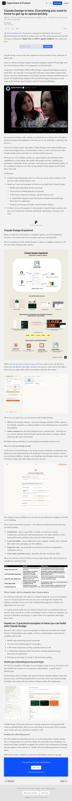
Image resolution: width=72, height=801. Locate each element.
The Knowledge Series (14, 33)
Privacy (38, 788)
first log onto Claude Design (23, 364)
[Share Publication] (50, 3)
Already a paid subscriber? (36, 772)
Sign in (66, 3)
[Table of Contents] (2, 400)
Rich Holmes (7, 23)
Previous (11, 781)
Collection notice (50, 788)
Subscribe (57, 3)
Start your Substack (31, 793)
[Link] (1, 230)
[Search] (46, 3)
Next (62, 781)
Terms (43, 788)
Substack (27, 797)
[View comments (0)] (12, 28)
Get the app (44, 793)
